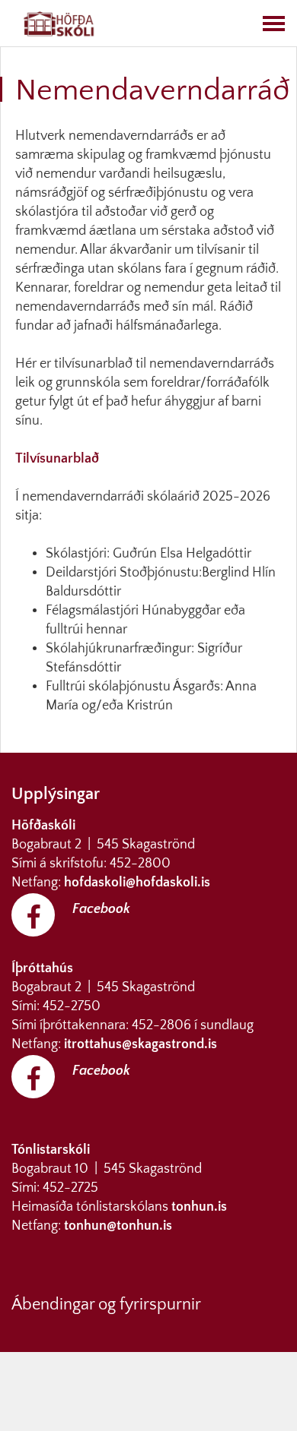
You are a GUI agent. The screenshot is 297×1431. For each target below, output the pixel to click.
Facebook (101, 909)
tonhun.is (199, 1207)
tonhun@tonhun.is (118, 1226)
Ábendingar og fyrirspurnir (106, 1304)
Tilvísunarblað (57, 458)
